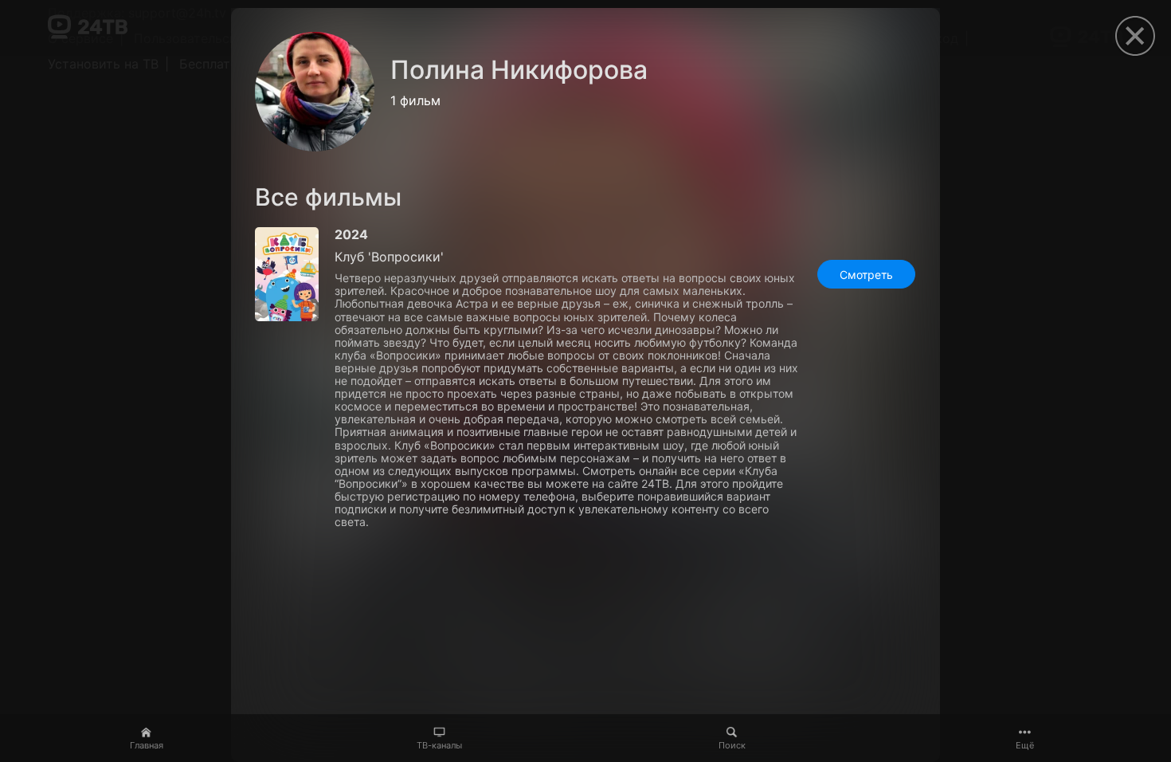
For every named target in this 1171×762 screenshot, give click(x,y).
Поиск (732, 745)
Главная (146, 745)
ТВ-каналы (439, 745)
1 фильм (415, 100)
